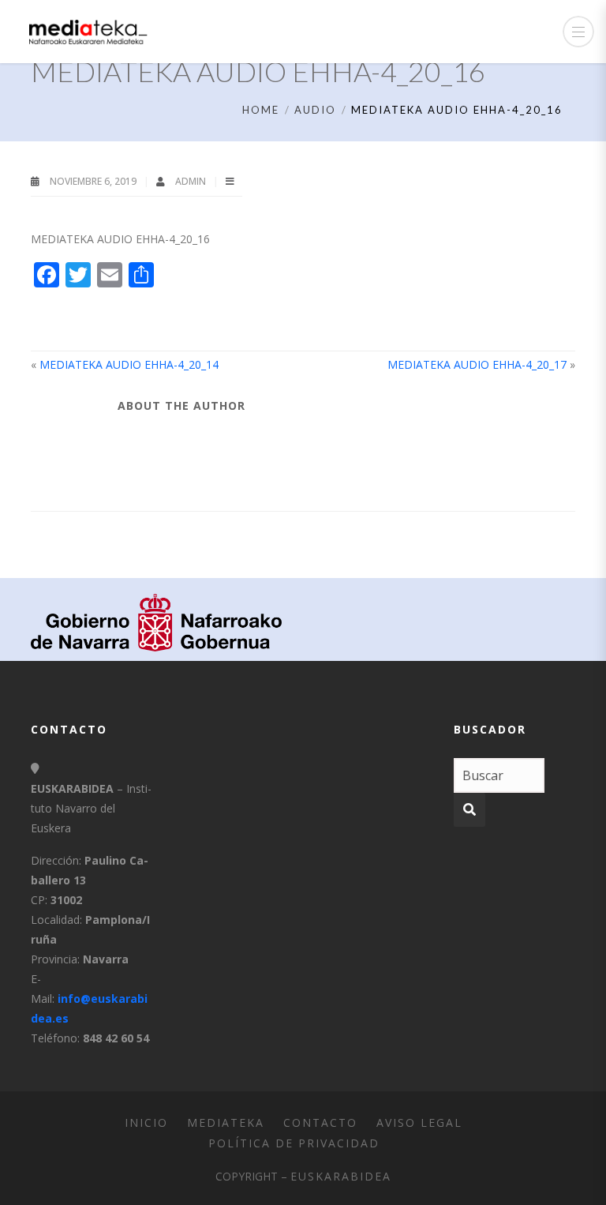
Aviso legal (419, 1122)
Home (260, 109)
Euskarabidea (340, 1176)
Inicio (146, 1122)
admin (191, 181)
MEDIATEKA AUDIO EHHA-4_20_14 (129, 364)
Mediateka (225, 1122)
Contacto (320, 1122)
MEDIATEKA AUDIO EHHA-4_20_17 (477, 364)
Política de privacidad (294, 1143)
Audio (315, 109)
